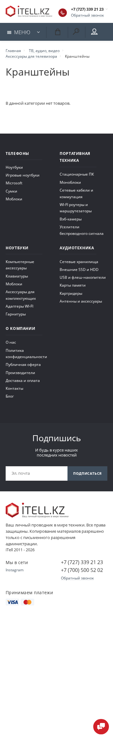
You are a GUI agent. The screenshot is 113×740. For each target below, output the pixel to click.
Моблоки (14, 198)
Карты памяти (73, 285)
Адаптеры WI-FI (19, 306)
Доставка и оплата (23, 380)
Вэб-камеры (71, 218)
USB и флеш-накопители (83, 277)
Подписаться (87, 473)
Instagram (15, 569)
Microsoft (14, 182)
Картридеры (71, 293)
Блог (10, 396)
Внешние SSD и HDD (79, 269)
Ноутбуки (14, 167)
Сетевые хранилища (79, 261)
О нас (11, 342)
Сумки (11, 190)
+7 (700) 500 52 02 (82, 570)
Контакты (14, 388)
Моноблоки (70, 182)
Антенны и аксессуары (81, 301)
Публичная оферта (23, 364)
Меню (22, 32)
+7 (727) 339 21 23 (87, 9)
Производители (20, 372)
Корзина (56, 31)
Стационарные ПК (77, 174)
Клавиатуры (17, 275)
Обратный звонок (87, 15)
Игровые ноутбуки (23, 174)
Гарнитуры (16, 313)
